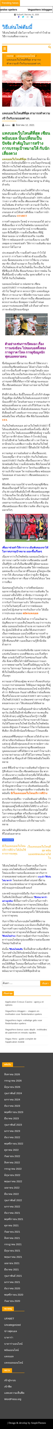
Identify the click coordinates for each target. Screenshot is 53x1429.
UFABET (9, 1318)
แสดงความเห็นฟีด (14, 1393)
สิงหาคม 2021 (12, 1238)
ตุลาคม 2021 (11, 1225)
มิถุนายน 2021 (12, 1250)
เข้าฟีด (8, 1386)
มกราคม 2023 (12, 1131)
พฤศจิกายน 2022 (13, 1143)
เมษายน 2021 (12, 1263)
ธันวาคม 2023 (12, 1105)
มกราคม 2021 (12, 1282)
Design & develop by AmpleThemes (27, 1422)
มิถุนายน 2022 (12, 1175)
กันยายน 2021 (12, 1231)
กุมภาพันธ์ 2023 (13, 1124)
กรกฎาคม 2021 (13, 1244)
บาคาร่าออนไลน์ (13, 1343)
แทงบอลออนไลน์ (8, 840)
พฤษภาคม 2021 (13, 1257)
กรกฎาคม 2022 (13, 1168)
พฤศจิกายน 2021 (13, 1219)
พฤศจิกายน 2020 (13, 1294)
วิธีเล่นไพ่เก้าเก (9, 936)
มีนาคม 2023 (11, 1118)
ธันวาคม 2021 (12, 1212)
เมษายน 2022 (12, 1187)
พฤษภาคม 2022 (13, 1181)
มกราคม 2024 (12, 1099)
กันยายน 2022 (12, 1156)
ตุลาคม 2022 (11, 1150)
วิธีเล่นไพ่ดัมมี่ (17, 27)
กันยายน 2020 (12, 1301)
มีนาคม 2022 (11, 1194)
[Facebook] (19, 17)
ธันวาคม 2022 (12, 1137)
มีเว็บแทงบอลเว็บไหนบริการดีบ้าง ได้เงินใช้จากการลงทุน (14, 850)
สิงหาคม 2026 (12, 1074)
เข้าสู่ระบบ (10, 1380)
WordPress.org (12, 1399)
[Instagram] (28, 17)
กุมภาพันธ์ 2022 (13, 1200)
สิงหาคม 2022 (12, 1162)
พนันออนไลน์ (11, 1350)
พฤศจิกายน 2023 (13, 1112)
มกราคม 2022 (12, 1206)
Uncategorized (12, 1325)
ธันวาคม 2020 (12, 1288)
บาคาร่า (8, 1337)
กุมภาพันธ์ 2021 (13, 1275)
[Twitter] (23, 17)
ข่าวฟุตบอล (10, 1331)
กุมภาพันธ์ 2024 (13, 1093)
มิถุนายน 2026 (12, 1087)
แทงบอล (9, 1356)
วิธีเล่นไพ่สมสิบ (16, 949)
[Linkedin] (32, 17)
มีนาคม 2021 (11, 1269)
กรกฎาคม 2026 (13, 1080)
